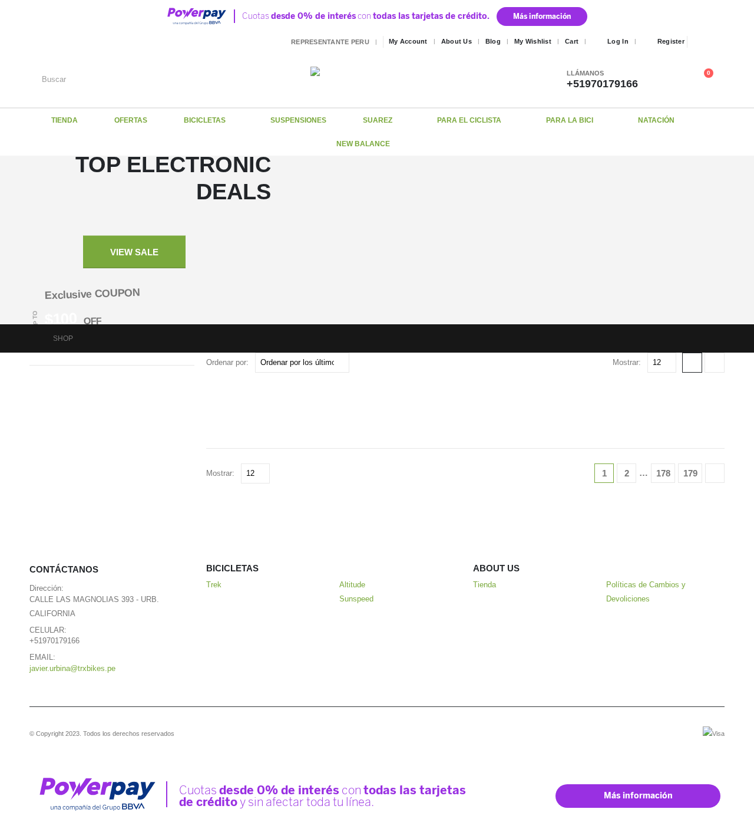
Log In (618, 41)
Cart (571, 41)
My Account (408, 41)
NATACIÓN (656, 120)
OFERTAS (130, 120)
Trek (213, 585)
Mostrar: (627, 362)
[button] (692, 363)
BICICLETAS (205, 120)
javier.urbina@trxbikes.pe (72, 669)
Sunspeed (356, 599)
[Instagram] (717, 42)
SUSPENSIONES (298, 120)
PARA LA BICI (569, 120)
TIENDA (64, 120)
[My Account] (661, 79)
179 (690, 473)
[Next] (715, 473)
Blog (493, 41)
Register (670, 41)
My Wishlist (532, 41)
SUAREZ (377, 120)
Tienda (484, 585)
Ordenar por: (227, 362)
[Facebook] (699, 42)
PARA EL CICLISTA (469, 120)
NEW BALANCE (363, 144)
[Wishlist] (680, 79)
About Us (456, 41)
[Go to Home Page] (33, 338)
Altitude (352, 585)
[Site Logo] (384, 79)
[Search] (282, 79)
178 (663, 473)
